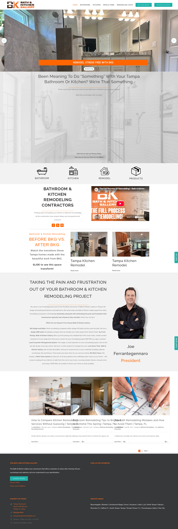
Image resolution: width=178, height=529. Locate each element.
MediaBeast (36, 427)
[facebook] (53, 225)
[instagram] (62, 225)
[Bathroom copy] (42, 168)
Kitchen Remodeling (64, 427)
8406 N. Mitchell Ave (20, 506)
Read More (34, 441)
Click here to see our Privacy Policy (89, 154)
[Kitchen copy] (73, 166)
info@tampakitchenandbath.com (24, 516)
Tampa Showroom (19, 504)
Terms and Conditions (17, 486)
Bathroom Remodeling (106, 427)
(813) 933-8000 (18, 512)
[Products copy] (136, 167)
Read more (74, 271)
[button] (4, 40)
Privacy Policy (15, 482)
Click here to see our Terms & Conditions (89, 157)
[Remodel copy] (104, 168)
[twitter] (57, 225)
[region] (89, 41)
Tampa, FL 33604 (19, 509)
